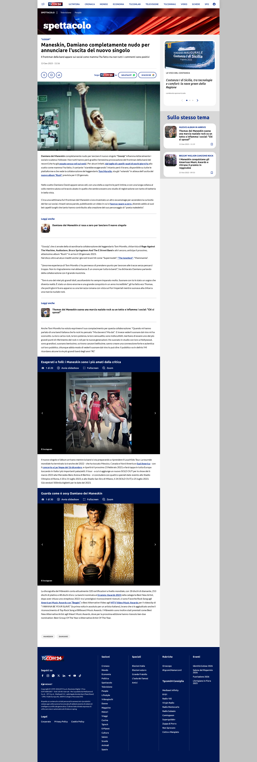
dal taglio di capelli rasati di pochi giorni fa (127, 163)
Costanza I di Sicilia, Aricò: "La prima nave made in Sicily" (186, 81)
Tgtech (105, 724)
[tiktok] (80, 675)
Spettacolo (107, 682)
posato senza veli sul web (72, 163)
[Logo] (55, 4)
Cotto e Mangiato (170, 732)
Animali (105, 745)
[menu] (42, 4)
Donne (105, 703)
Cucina (105, 720)
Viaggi (105, 716)
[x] (58, 675)
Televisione (107, 687)
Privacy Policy (61, 721)
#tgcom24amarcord (171, 670)
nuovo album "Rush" (51, 175)
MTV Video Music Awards (125, 602)
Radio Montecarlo (170, 707)
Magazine (106, 708)
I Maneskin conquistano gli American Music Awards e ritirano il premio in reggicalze (194, 163)
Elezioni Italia (138, 666)
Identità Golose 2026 (203, 666)
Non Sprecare (168, 728)
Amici (135, 682)
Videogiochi (107, 699)
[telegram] (69, 675)
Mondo (105, 670)
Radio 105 (167, 698)
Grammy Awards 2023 (109, 594)
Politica (105, 678)
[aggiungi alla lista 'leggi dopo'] (51, 75)
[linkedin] (63, 675)
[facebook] (42, 675)
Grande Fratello (139, 674)
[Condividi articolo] (44, 75)
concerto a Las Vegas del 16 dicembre (62, 467)
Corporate (46, 721)
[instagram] (47, 675)
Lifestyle (106, 695)
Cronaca (105, 666)
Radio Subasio (168, 711)
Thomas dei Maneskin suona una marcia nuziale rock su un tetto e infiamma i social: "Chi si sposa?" (196, 135)
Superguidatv (168, 719)
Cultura (105, 733)
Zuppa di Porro (169, 723)
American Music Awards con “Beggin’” (61, 602)
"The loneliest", (125, 257)
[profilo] (214, 4)
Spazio (105, 749)
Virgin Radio (168, 703)
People (105, 691)
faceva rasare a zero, (121, 203)
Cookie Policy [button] (77, 721)
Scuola (105, 741)
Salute (105, 737)
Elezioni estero (139, 670)
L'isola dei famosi (140, 678)
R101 (164, 694)
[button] (68, 368)
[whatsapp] (53, 675)
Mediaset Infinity (170, 690)
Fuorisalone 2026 (201, 676)
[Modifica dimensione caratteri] (59, 75)
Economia (106, 674)
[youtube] (74, 675)
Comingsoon (168, 715)
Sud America (143, 463)
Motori (105, 712)
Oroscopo (167, 666)
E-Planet (106, 728)
